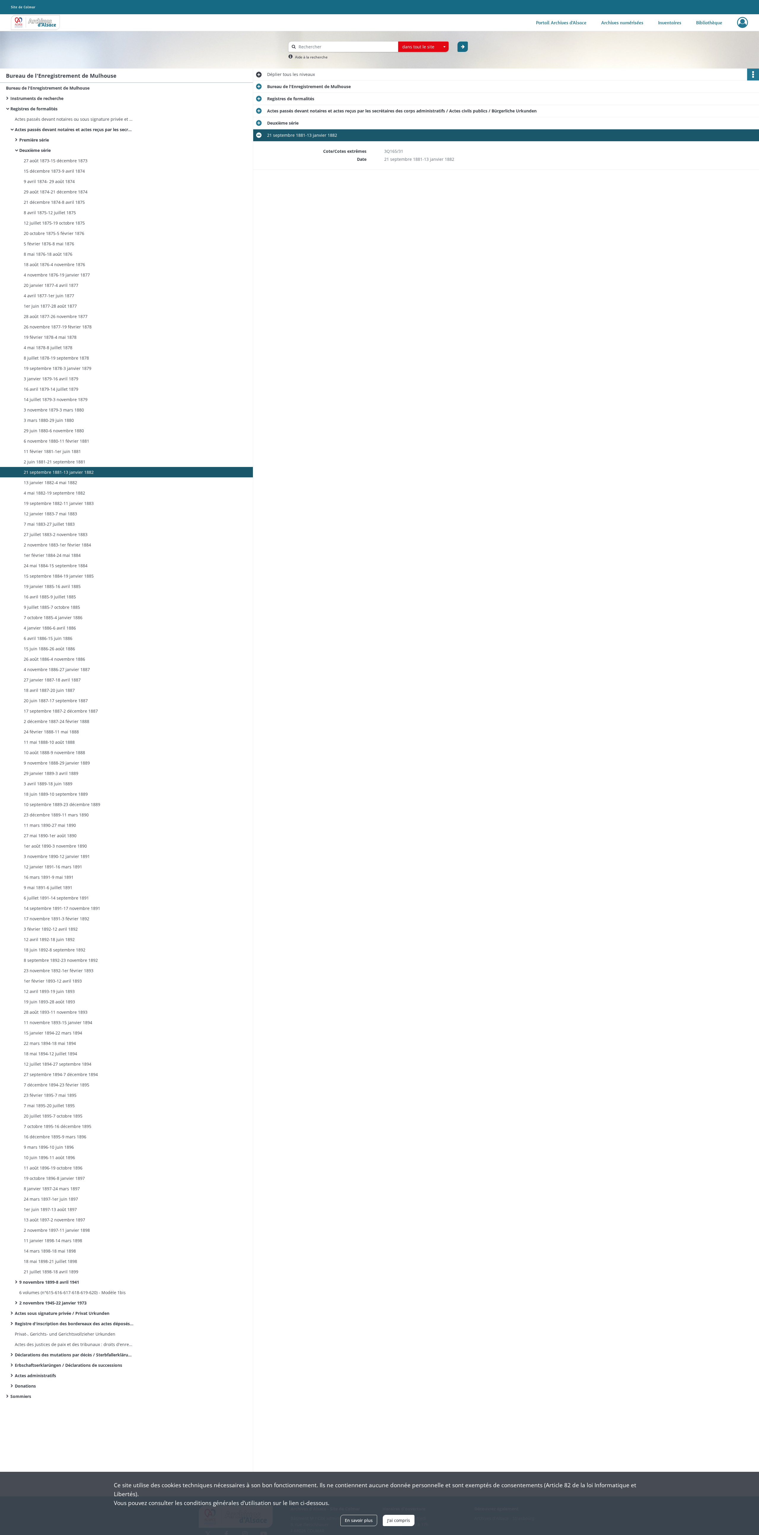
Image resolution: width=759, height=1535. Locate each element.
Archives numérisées (622, 23)
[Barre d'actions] (753, 74)
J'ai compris (398, 1520)
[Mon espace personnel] (742, 22)
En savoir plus (359, 1520)
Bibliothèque (709, 23)
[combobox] (423, 47)
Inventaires (669, 23)
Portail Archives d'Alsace (561, 23)
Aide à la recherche (311, 57)
